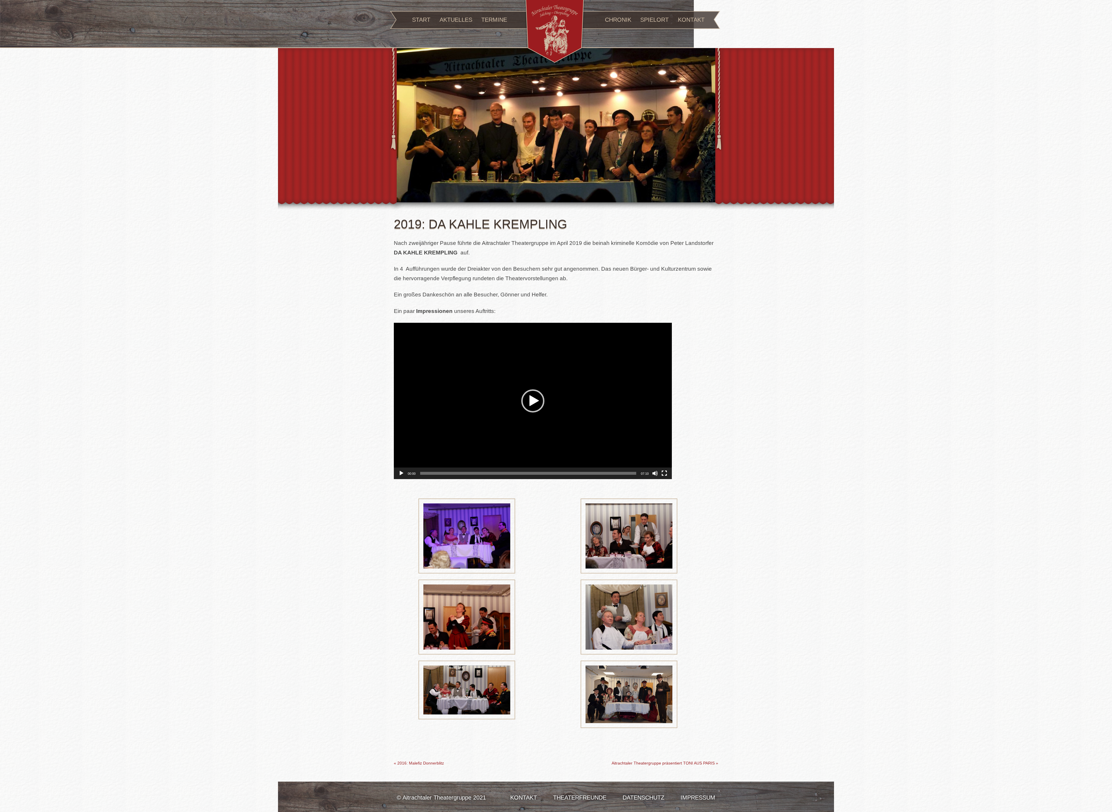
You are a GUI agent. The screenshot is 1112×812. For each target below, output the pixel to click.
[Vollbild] (664, 473)
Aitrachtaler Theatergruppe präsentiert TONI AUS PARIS (665, 763)
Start (421, 20)
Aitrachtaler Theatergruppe (555, 32)
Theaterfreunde (579, 797)
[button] (532, 401)
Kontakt (691, 20)
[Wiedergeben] (401, 473)
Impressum (698, 797)
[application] (533, 401)
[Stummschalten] (655, 473)
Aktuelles (456, 20)
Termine (494, 20)
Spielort (654, 20)
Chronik (618, 20)
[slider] (528, 473)
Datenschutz (643, 797)
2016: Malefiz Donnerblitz (419, 763)
